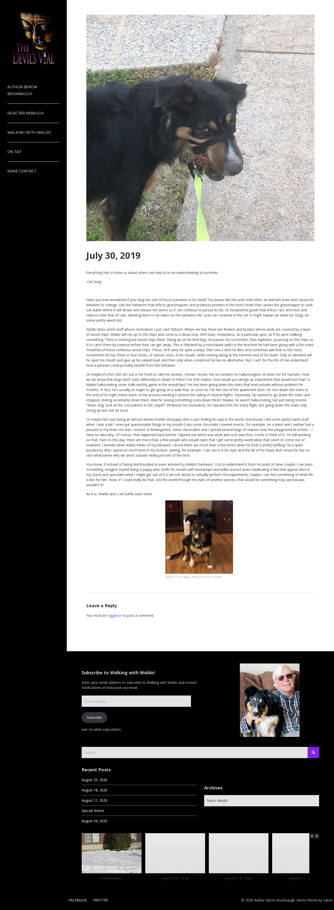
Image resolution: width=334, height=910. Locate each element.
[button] (317, 836)
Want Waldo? (112, 877)
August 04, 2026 (94, 821)
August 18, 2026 (94, 790)
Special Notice (93, 810)
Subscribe (94, 717)
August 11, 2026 (94, 800)
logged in (114, 615)
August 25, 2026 (94, 779)
